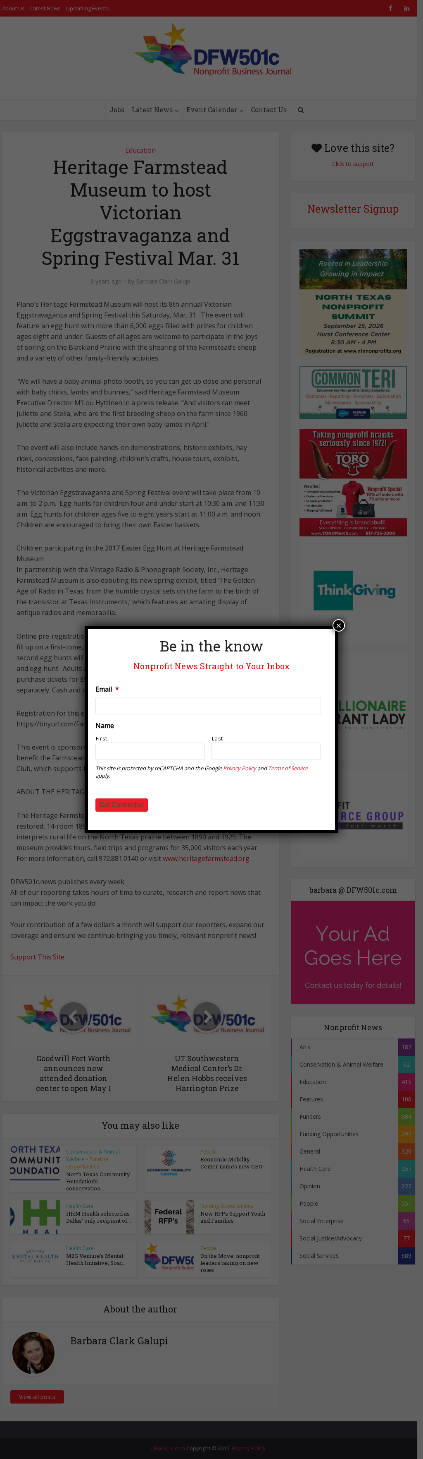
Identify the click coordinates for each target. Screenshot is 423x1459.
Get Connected (122, 804)
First (101, 738)
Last (217, 738)
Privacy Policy (239, 768)
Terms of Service (288, 768)
